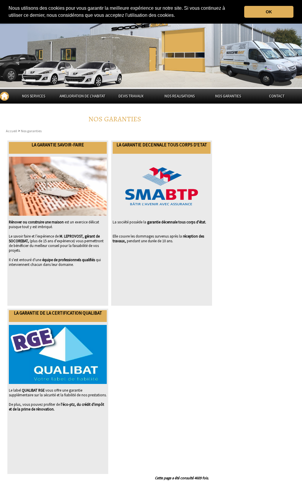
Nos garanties (31, 131)
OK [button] (269, 11)
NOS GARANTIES (228, 96)
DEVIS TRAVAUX (131, 96)
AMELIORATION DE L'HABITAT (82, 96)
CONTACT (277, 96)
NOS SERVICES (33, 96)
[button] (177, 16)
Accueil (11, 131)
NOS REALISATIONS (180, 96)
